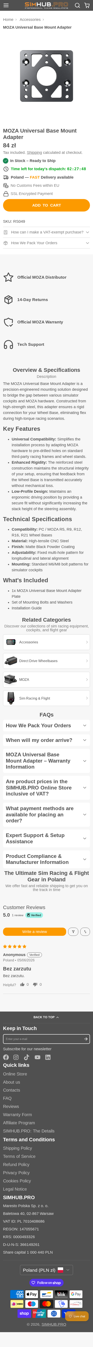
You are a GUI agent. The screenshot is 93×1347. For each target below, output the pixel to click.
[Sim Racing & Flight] (46, 698)
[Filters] (73, 932)
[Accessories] (46, 642)
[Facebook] (6, 1057)
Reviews (11, 1106)
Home (8, 19)
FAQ (7, 1098)
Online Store (15, 1074)
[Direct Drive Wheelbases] (46, 661)
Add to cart (46, 205)
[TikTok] (27, 1057)
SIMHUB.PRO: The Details (29, 1131)
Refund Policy (16, 1164)
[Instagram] (16, 1057)
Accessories (30, 19)
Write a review (34, 932)
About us (11, 1082)
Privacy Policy (16, 1172)
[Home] (46, 5)
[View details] (46, 277)
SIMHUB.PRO (54, 1324)
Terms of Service (19, 1156)
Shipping (34, 152)
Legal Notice (15, 1189)
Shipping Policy (17, 1148)
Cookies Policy (17, 1181)
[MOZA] (46, 679)
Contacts (11, 1090)
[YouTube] (37, 1057)
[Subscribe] (86, 1039)
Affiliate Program (19, 1122)
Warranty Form (17, 1114)
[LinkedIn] (48, 1057)
